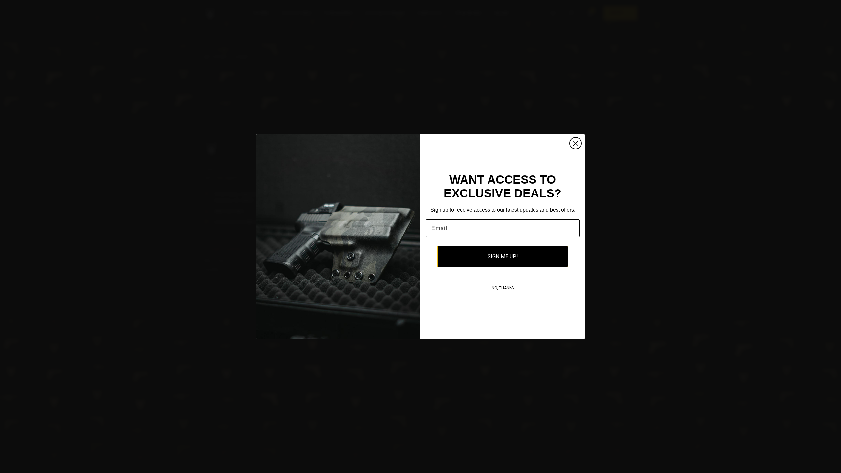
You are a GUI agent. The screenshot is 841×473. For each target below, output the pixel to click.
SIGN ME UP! (503, 256)
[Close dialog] (575, 143)
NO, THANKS (503, 288)
